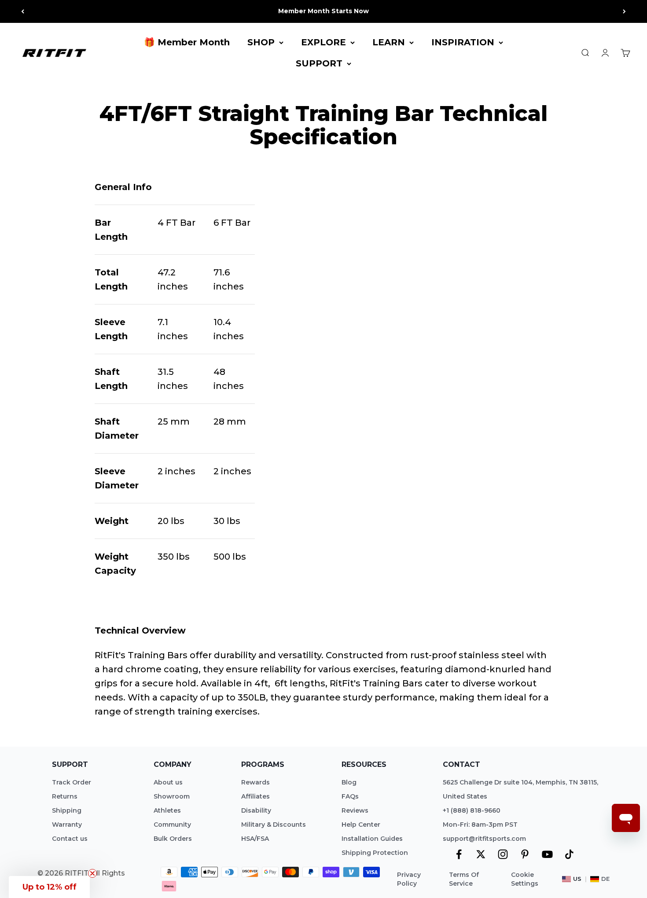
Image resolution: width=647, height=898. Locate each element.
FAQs (350, 796)
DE (605, 878)
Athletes (167, 810)
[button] (49, 887)
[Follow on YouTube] (547, 854)
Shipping (66, 810)
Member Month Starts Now (323, 11)
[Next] (624, 11)
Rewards (255, 782)
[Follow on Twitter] (481, 854)
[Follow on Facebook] (459, 854)
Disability (256, 810)
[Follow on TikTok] (569, 854)
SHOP (261, 42)
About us (168, 782)
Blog (349, 782)
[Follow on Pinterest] (525, 854)
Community (172, 824)
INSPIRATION (462, 42)
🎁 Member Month (187, 42)
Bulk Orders (173, 839)
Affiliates (255, 796)
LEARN (388, 42)
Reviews (355, 810)
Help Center (361, 824)
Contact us (70, 839)
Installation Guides (372, 839)
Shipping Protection (375, 853)
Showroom (172, 796)
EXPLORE (323, 42)
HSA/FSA (255, 839)
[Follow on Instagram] (503, 854)
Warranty (67, 824)
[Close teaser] (92, 873)
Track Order (71, 782)
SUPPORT (319, 63)
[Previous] (22, 11)
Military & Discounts (273, 824)
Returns (64, 796)
